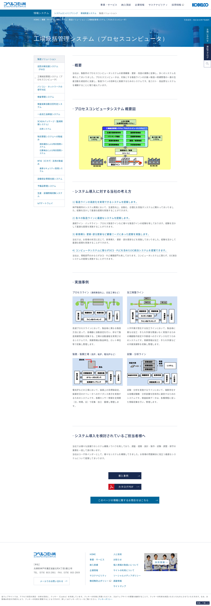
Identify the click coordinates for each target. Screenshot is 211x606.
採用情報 (176, 5)
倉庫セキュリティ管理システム (51, 169)
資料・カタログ (207, 51)
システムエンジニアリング (66, 13)
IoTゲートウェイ (45, 203)
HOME (36, 19)
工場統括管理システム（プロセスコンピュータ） (49, 78)
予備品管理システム (46, 185)
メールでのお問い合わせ (51, 581)
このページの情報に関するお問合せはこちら (123, 500)
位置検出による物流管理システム (51, 152)
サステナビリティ (158, 5)
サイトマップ (119, 586)
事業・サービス (108, 5)
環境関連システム (88, 13)
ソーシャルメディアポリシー (127, 575)
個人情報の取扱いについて (126, 564)
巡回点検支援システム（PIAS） (47, 68)
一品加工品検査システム (48, 114)
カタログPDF (125, 486)
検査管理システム (45, 96)
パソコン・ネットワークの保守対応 (49, 88)
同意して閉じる (203, 603)
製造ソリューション (108, 13)
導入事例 (123, 475)
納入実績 (126, 5)
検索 (207, 63)
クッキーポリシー (105, 599)
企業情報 (140, 5)
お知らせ (117, 559)
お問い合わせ (207, 35)
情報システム (61, 19)
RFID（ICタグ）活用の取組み (50, 162)
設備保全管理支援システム (49, 178)
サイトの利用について (123, 570)
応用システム (45, 128)
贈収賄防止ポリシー (99, 580)
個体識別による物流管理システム (51, 145)
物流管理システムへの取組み (49, 138)
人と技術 (117, 554)
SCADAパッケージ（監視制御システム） (50, 123)
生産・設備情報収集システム (49, 194)
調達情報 (117, 580)
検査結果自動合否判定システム (49, 105)
